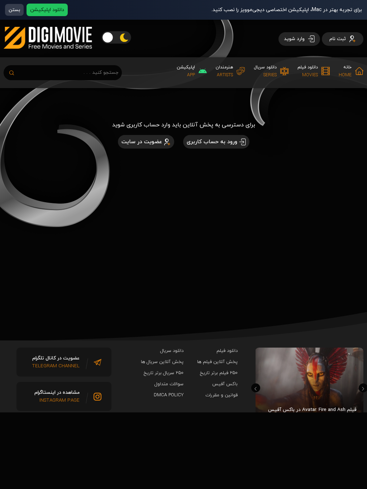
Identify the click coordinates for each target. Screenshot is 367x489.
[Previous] (255, 387)
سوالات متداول (169, 384)
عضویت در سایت (141, 142)
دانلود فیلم (227, 351)
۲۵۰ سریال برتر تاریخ (164, 373)
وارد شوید (295, 38)
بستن (14, 9)
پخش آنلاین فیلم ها (217, 362)
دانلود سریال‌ (172, 351)
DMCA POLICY (169, 395)
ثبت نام (338, 38)
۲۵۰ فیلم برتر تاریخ (219, 373)
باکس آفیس (225, 384)
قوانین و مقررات (221, 395)
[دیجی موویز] (48, 54)
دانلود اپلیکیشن (47, 9)
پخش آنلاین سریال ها (162, 362)
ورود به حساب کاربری (212, 142)
